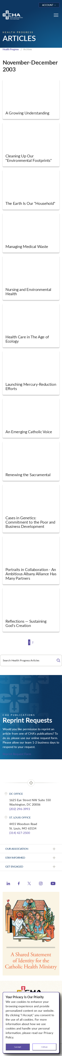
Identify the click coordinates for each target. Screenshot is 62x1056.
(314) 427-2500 (19, 833)
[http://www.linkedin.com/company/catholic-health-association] (8, 884)
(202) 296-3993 (19, 809)
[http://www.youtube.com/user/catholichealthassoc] (53, 884)
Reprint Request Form (17, 754)
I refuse (44, 1046)
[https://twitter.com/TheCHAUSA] (29, 884)
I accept (17, 1046)
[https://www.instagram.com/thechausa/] (41, 884)
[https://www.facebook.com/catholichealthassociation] (19, 884)
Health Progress (11, 49)
